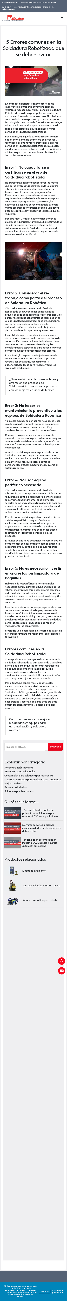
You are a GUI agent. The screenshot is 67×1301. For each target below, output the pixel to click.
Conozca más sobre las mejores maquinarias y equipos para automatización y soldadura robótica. (30, 724)
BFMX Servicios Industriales (19, 771)
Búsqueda (55, 746)
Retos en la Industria (15, 787)
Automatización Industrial (18, 767)
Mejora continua (13, 783)
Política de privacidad (57, 1291)
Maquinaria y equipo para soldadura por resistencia (32, 779)
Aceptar (45, 1291)
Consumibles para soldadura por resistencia (28, 775)
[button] (62, 18)
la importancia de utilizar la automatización (29, 105)
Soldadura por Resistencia (19, 791)
